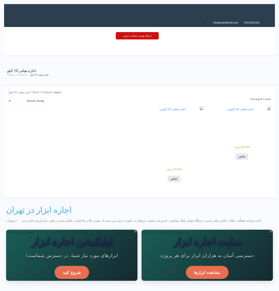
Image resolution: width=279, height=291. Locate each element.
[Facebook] (198, 23)
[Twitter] (184, 23)
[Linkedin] (193, 23)
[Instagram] (189, 23)
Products (22, 75)
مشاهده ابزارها (207, 272)
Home (10, 75)
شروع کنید (72, 272)
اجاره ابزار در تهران (38, 210)
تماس (242, 156)
